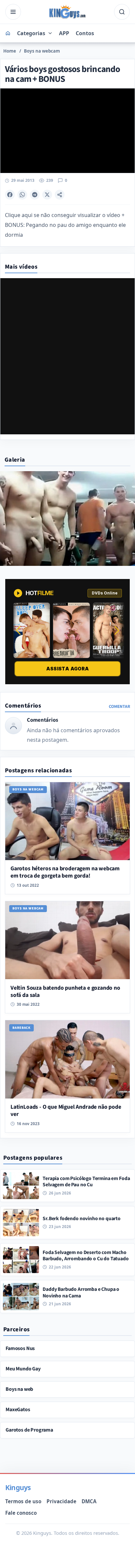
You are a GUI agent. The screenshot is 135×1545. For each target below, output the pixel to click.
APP (64, 33)
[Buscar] (122, 12)
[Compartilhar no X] (47, 195)
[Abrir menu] (13, 12)
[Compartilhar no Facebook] (10, 195)
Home (9, 51)
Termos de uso (23, 1501)
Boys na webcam (42, 51)
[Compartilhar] (60, 195)
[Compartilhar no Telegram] (35, 195)
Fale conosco (21, 1512)
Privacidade (61, 1501)
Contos (85, 33)
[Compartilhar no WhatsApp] (22, 195)
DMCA (89, 1501)
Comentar (119, 706)
